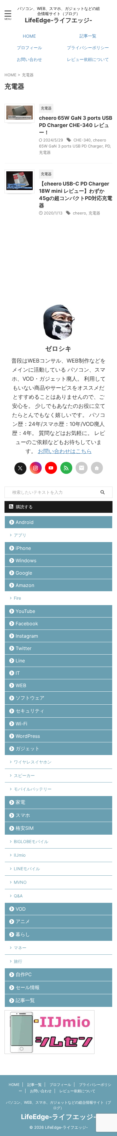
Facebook (27, 623)
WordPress (28, 736)
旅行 (18, 961)
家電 (20, 802)
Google (24, 573)
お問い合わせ (29, 59)
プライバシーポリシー (88, 47)
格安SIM (25, 828)
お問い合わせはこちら (65, 451)
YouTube (25, 611)
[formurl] (82, 468)
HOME (29, 36)
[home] (97, 468)
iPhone (23, 548)
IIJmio (20, 855)
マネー (20, 947)
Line (20, 661)
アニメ (23, 921)
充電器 (45, 152)
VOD (21, 909)
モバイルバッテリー (33, 789)
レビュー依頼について (88, 59)
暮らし (23, 934)
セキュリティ (30, 711)
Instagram (27, 636)
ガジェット (28, 748)
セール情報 (28, 987)
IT (18, 673)
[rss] (66, 468)
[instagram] (36, 468)
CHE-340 (82, 140)
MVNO (20, 882)
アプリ (20, 535)
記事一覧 (88, 35)
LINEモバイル (27, 868)
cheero (79, 213)
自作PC (24, 974)
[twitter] (20, 468)
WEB (21, 685)
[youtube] (51, 468)
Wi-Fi (21, 724)
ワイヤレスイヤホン (33, 761)
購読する (24, 506)
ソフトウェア (30, 698)
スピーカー (24, 775)
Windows (26, 560)
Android (25, 522)
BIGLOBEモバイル (31, 841)
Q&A (18, 895)
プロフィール (29, 47)
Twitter (24, 648)
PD (107, 146)
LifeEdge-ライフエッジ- (58, 20)
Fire (17, 598)
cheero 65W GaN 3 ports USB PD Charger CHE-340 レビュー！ (75, 125)
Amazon (25, 585)
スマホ (23, 815)
